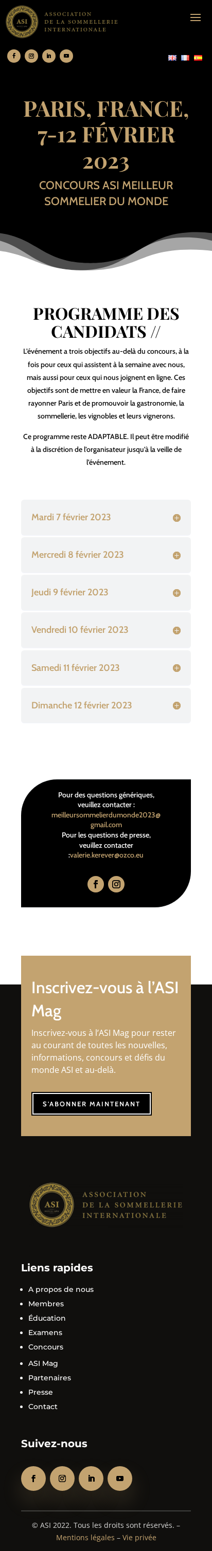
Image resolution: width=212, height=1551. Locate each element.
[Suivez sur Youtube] (66, 56)
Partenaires (49, 1377)
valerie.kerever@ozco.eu (107, 855)
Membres (46, 1303)
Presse (40, 1392)
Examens (45, 1332)
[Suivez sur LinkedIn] (49, 56)
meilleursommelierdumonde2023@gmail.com (106, 820)
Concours (45, 1347)
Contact (43, 1406)
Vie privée (139, 1537)
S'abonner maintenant (91, 1104)
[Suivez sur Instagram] (31, 56)
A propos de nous (61, 1289)
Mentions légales (85, 1537)
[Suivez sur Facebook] (14, 56)
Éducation (47, 1318)
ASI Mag (43, 1363)
